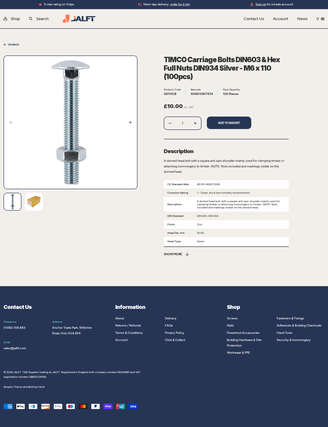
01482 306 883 (14, 328)
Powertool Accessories (243, 333)
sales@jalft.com (15, 348)
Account (280, 18)
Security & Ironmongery (294, 340)
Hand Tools (284, 333)
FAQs (169, 325)
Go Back (13, 44)
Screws (232, 318)
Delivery (170, 318)
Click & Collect (175, 340)
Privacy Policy (174, 333)
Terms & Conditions (129, 333)
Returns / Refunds (128, 325)
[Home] (153, 19)
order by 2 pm (180, 4)
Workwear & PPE (238, 353)
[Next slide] (129, 122)
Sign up (260, 4)
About (119, 318)
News (302, 18)
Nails (230, 325)
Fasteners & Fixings (290, 318)
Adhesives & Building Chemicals (299, 325)
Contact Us (254, 18)
